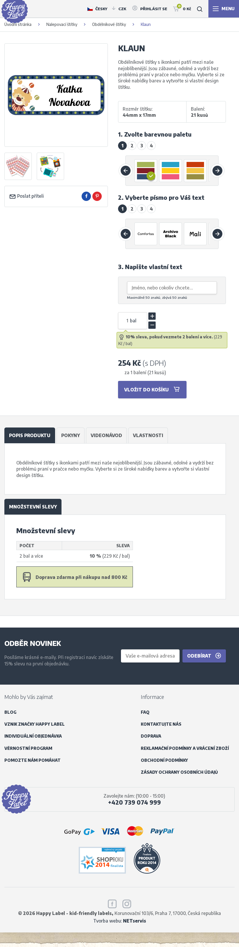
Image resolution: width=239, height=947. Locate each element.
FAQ (145, 712)
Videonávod (106, 435)
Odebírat (199, 655)
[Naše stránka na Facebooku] (112, 903)
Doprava (151, 736)
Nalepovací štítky (61, 24)
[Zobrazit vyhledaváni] (199, 8)
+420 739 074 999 (134, 802)
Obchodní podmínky (164, 760)
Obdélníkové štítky (109, 24)
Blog (10, 712)
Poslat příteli (30, 196)
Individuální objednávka (33, 736)
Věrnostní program (28, 748)
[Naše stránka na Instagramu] (127, 903)
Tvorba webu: (119, 920)
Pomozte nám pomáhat (32, 760)
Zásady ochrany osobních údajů (179, 772)
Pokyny (70, 435)
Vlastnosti (148, 435)
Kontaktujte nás (161, 724)
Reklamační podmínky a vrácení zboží (185, 748)
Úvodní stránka (17, 24)
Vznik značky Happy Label (34, 724)
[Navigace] (223, 8)
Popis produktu (29, 435)
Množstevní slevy (33, 506)
